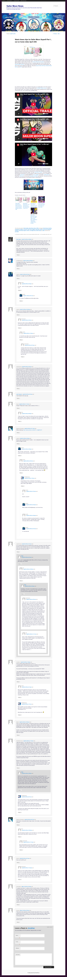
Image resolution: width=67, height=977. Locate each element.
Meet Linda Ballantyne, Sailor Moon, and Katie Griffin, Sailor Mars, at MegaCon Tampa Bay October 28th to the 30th (34, 219)
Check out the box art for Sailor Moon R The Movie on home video (41, 205)
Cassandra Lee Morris (34, 176)
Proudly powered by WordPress (33, 972)
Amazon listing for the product (38, 61)
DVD (21, 66)
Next (59, 33)
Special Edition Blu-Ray (19, 64)
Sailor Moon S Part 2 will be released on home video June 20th (34, 205)
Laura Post (22, 174)
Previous (55, 33)
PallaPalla (17, 230)
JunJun (41, 229)
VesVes (28, 230)
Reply (18, 254)
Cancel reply (49, 927)
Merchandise (26, 228)
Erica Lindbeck (36, 174)
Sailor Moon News (23, 0)
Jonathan (31, 928)
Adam (43, 230)
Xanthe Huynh (46, 174)
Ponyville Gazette (16, 0)
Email (18, 942)
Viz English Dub (33, 230)
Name (18, 936)
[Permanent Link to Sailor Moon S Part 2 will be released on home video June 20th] (34, 202)
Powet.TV (3, 0)
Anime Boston (45, 228)
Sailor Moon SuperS (22, 230)
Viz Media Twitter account (41, 88)
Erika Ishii (21, 176)
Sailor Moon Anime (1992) (33, 228)
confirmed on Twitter (38, 172)
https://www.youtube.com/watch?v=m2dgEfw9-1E (32, 430)
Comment (17, 954)
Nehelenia (49, 229)
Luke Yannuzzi (19, 394)
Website (17, 948)
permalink (17, 231)
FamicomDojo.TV (9, 0)
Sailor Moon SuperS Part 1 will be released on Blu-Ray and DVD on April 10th (26, 206)
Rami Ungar (18, 239)
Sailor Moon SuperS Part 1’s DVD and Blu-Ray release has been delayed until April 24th (18, 206)
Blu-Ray (50, 228)
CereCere (25, 229)
